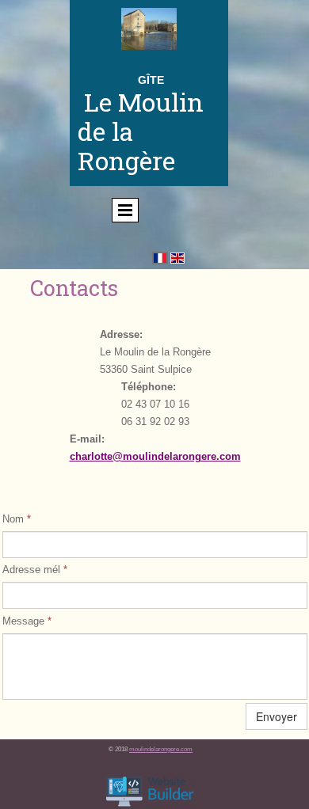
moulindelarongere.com (161, 749)
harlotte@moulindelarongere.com (158, 456)
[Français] (160, 258)
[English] (177, 258)
